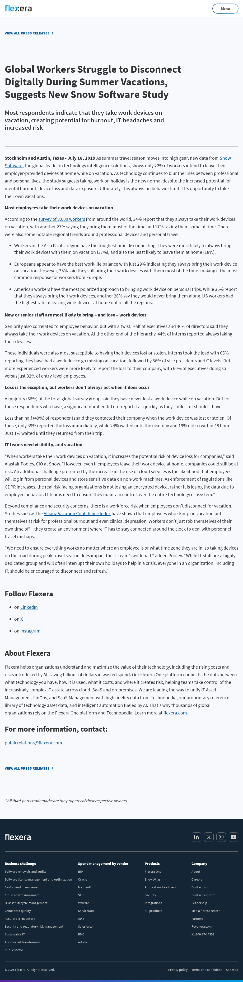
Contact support (203, 895)
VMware (83, 903)
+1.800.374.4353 (203, 934)
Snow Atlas (152, 879)
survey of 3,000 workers (61, 219)
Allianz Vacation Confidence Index (77, 513)
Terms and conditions (207, 970)
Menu (225, 8)
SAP (81, 895)
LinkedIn (29, 607)
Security (150, 895)
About (196, 871)
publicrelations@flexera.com (33, 743)
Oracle (82, 879)
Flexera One (153, 871)
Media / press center (206, 911)
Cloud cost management (22, 895)
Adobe (82, 942)
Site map (232, 970)
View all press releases (27, 33)
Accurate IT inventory (20, 918)
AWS (81, 918)
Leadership (199, 903)
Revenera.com (202, 926)
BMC (81, 934)
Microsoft (84, 887)
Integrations (153, 903)
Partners (197, 918)
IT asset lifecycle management (26, 903)
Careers (197, 879)
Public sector (14, 950)
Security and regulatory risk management (34, 926)
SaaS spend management (23, 887)
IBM (80, 871)
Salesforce (85, 926)
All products (153, 911)
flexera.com (175, 713)
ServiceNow (86, 911)
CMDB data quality (18, 911)
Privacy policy (178, 970)
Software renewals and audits (25, 871)
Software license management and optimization (38, 879)
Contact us (199, 887)
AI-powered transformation (24, 942)
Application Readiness (160, 887)
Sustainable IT (15, 934)
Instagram (30, 631)
